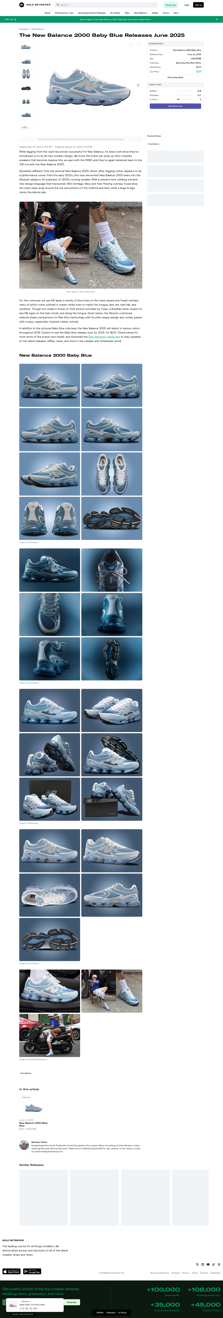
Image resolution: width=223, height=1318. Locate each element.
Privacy (185, 1273)
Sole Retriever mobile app (104, 336)
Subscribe (71, 1302)
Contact (175, 1273)
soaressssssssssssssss (37, 1059)
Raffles (100, 1312)
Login (186, 4)
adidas (155, 13)
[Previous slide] (39, 85)
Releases (23, 29)
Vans (176, 13)
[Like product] (138, 45)
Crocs (166, 13)
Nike (127, 13)
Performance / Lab (64, 13)
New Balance (140, 13)
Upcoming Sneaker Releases (91, 13)
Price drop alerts (175, 77)
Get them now (175, 106)
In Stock (122, 1312)
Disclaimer (215, 1273)
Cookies (204, 1273)
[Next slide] (138, 85)
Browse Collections (159, 1273)
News (47, 13)
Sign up (198, 4)
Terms (195, 1273)
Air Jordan (115, 13)
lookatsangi (33, 823)
